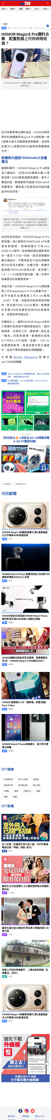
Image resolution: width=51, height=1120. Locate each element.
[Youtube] (33, 1111)
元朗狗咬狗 (8, 779)
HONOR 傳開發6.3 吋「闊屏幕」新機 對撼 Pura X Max (24, 704)
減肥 (6, 797)
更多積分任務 (39, 1094)
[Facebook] (20, 1111)
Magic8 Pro (21, 484)
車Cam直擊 (23, 779)
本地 (4, 851)
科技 (4, 28)
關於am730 (39, 1116)
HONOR (7, 484)
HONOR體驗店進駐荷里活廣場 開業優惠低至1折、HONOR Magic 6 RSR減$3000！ (24, 659)
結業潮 (36, 779)
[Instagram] (26, 1111)
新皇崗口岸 (8, 785)
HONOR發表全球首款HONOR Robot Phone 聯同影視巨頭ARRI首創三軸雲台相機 (26, 617)
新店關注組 (23, 785)
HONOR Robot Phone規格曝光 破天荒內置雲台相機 (25, 746)
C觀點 (6, 791)
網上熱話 (36, 785)
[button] (3, 3)
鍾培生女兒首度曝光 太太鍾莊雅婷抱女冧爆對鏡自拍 (25, 888)
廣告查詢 (11, 1116)
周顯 (15, 797)
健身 (38, 791)
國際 (4, 976)
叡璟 (16, 791)
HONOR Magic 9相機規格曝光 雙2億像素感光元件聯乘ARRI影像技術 (24, 534)
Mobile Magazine (25, 357)
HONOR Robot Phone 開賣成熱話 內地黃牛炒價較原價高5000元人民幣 (26, 576)
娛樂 (4, 893)
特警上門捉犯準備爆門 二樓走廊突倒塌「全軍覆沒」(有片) (25, 971)
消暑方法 (27, 791)
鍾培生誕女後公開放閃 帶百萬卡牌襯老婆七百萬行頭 (25, 929)
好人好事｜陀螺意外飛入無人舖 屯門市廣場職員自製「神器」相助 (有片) (25, 846)
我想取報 (25, 1116)
